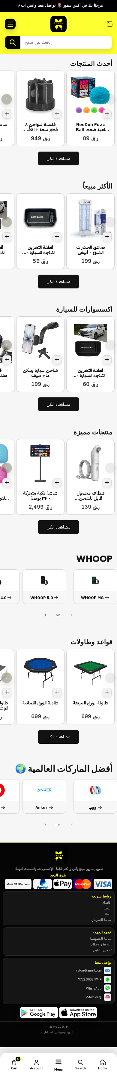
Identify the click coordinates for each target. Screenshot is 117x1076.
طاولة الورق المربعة (90, 703)
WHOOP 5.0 (41, 598)
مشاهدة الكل (58, 158)
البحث (107, 908)
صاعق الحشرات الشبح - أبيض (90, 250)
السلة (108, 914)
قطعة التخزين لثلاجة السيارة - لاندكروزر (90, 373)
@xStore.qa (94, 997)
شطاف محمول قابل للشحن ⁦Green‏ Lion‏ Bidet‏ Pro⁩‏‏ (90, 496)
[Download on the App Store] (78, 1012)
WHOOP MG (92, 598)
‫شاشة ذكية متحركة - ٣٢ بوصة (40, 496)
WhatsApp (94, 988)
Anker (41, 808)
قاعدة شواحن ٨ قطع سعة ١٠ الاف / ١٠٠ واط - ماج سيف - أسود (40, 127)
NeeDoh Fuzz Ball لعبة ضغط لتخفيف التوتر (90, 127)
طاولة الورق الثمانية (40, 703)
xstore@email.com (89, 970)
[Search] (12, 42)
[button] (10, 24)
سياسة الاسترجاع (101, 919)
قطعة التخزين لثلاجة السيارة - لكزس (40, 250)
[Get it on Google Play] (39, 1012)
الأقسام (106, 902)
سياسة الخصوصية (100, 938)
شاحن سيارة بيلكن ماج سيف (40, 373)
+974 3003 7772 (90, 979)
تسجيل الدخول (102, 950)
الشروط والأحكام (101, 944)
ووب (92, 808)
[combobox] (66, 42)
